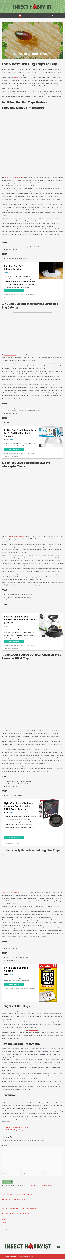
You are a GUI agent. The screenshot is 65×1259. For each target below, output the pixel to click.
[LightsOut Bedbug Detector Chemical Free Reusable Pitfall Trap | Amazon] (51, 813)
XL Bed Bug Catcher (10, 355)
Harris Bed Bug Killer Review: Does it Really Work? (17, 1194)
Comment (5, 1145)
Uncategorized (6, 1229)
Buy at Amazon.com (14, 290)
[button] (20, 15)
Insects (4, 1219)
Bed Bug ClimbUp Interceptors (13, 177)
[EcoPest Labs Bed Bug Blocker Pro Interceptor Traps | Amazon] (51, 625)
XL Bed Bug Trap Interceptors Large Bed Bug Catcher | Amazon (20, 433)
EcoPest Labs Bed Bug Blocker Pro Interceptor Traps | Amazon (20, 619)
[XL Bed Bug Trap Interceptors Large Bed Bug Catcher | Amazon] (51, 437)
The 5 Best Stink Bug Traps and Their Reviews (15, 1213)
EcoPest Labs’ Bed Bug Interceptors (15, 536)
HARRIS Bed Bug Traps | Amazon (16, 969)
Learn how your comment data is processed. (39, 1185)
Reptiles (4, 1222)
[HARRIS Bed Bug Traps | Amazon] (51, 983)
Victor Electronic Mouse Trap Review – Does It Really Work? (19, 1204)
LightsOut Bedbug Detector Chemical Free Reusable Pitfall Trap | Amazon (19, 806)
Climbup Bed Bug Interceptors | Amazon (16, 268)
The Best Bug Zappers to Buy (14, 1130)
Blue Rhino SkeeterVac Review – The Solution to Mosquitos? (20, 1208)
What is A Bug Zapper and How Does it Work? (19, 1127)
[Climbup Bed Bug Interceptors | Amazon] (51, 271)
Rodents (4, 1226)
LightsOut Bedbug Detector (12, 728)
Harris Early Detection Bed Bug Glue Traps (14, 892)
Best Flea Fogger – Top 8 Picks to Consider (14, 1199)
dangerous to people (32, 1030)
